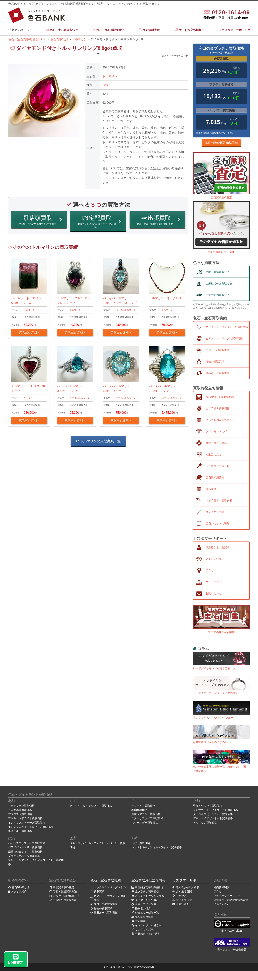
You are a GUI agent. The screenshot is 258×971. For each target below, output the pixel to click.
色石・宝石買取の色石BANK (137, 967)
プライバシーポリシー (227, 895)
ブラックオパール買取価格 (24, 855)
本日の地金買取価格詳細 (221, 142)
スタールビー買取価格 (144, 822)
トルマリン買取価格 (205, 822)
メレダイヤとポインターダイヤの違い (215, 692)
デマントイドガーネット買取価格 (213, 818)
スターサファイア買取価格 (147, 818)
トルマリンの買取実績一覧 (100, 441)
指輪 (105, 85)
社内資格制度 (221, 887)
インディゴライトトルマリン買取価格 (30, 826)
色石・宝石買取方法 (62, 29)
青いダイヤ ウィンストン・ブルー (213, 717)
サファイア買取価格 (143, 805)
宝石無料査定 (152, 29)
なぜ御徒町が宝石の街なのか (210, 742)
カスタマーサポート (235, 29)
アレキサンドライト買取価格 (25, 818)
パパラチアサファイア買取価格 (26, 843)
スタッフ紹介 (19, 891)
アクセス (219, 891)
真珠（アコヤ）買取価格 (146, 814)
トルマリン (109, 76)
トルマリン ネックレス (165, 298)
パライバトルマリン (126, 310)
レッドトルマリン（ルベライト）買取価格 (156, 847)
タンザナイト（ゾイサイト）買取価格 (215, 809)
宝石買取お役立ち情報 (148, 880)
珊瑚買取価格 (139, 809)
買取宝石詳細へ (29, 332)
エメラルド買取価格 (20, 830)
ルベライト (29, 398)
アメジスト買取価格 (20, 814)
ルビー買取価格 (140, 843)
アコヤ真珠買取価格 (20, 809)
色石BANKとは (20, 887)
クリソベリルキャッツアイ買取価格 (91, 805)
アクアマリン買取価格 (21, 805)
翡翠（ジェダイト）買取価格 (25, 851)
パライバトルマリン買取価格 (25, 847)
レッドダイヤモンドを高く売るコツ (214, 668)
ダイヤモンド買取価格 (209, 805)
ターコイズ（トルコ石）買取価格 (213, 814)
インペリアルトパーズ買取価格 (26, 822)
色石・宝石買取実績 (108, 29)
